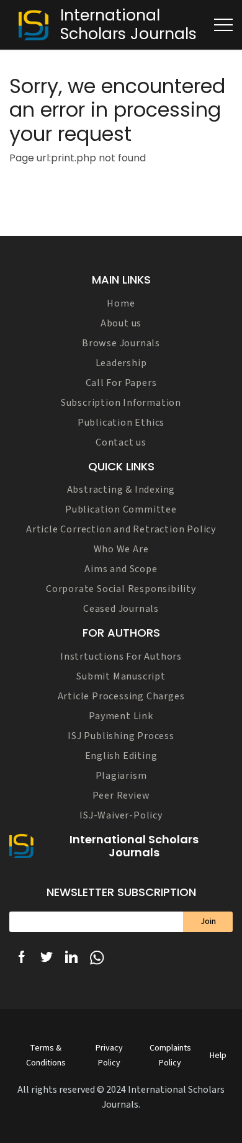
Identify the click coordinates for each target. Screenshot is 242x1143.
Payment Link (121, 716)
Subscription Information (121, 403)
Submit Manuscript (121, 676)
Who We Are (121, 549)
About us (121, 323)
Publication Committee (121, 509)
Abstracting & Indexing (121, 489)
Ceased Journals (121, 609)
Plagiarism (121, 775)
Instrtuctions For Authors (121, 656)
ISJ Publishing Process (121, 736)
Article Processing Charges (121, 696)
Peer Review (121, 795)
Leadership (121, 363)
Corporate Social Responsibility (121, 589)
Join (208, 921)
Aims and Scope (120, 569)
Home (121, 303)
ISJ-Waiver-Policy (121, 815)
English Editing (121, 756)
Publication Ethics (121, 422)
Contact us (121, 442)
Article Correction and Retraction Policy (121, 529)
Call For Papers (121, 383)
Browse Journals (121, 343)
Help (218, 1055)
